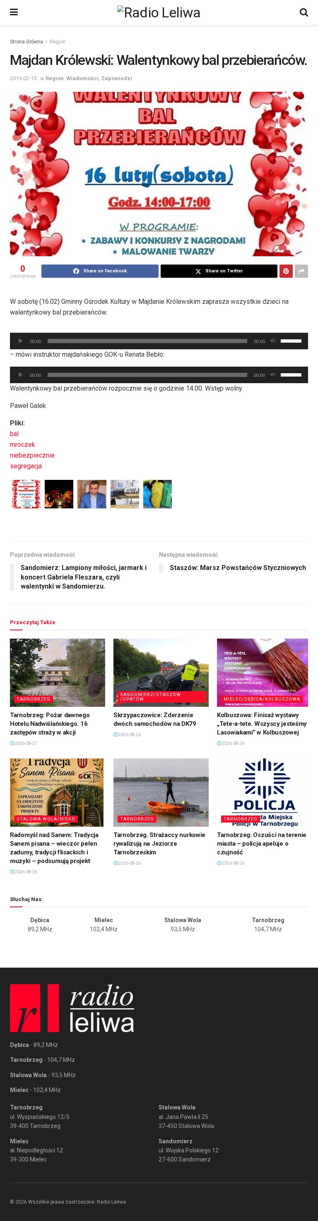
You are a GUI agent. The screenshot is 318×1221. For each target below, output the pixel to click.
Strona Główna (26, 42)
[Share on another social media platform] (301, 271)
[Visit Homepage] (159, 12)
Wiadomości (82, 78)
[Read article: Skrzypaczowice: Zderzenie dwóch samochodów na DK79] (161, 672)
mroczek (22, 444)
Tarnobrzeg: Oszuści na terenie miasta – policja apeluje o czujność (261, 843)
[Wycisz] (273, 341)
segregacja (26, 466)
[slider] (292, 340)
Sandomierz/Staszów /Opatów (150, 697)
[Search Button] (304, 12)
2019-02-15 (23, 78)
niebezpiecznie (32, 455)
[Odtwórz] (21, 341)
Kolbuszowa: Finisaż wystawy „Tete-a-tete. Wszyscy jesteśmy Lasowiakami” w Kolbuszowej (262, 723)
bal (14, 434)
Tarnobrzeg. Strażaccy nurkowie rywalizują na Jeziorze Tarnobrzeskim (159, 843)
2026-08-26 (129, 734)
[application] (159, 341)
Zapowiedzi (116, 78)
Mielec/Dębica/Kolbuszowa (262, 699)
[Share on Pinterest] (286, 271)
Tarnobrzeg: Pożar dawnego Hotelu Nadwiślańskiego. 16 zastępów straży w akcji (50, 723)
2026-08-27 (25, 743)
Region (58, 42)
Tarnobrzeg (34, 699)
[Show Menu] (14, 12)
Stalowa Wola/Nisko (46, 819)
